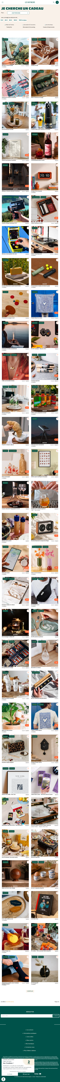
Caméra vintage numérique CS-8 (9, 223)
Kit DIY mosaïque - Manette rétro (38, 348)
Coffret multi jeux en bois (36, 223)
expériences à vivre (39, 1057)
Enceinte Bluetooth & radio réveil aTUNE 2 (11, 286)
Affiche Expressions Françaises (9, 160)
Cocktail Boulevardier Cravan (37, 160)
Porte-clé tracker (6, 572)
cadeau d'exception (7, 1057)
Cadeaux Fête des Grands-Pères (51, 1068)
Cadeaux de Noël (34, 1069)
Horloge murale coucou (36, 762)
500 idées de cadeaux (38, 1063)
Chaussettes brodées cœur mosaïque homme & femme (10, 984)
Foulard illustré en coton (36, 318)
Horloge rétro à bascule (36, 191)
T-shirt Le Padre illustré (36, 730)
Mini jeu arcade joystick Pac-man (9, 254)
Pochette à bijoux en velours (8, 604)
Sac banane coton (35, 604)
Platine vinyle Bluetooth (36, 254)
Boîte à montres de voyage (37, 97)
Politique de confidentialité (41, 1076)
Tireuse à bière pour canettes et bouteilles (40, 129)
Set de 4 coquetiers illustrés (37, 888)
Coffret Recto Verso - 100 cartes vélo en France (41, 794)
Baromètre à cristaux (36, 667)
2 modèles (33, 192)
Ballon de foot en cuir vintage (8, 888)
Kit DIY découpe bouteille (7, 129)
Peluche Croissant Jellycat (8, 444)
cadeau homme (37, 1056)
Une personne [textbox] (16, 13)
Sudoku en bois (34, 65)
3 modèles (33, 255)
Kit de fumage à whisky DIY (8, 636)
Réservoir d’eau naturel (7, 730)
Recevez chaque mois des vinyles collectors (41, 825)
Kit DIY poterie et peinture (37, 636)
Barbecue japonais (35, 857)
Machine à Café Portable (7, 65)
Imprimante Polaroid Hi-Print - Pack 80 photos (12, 825)
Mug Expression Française (8, 698)
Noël (46, 1064)
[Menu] (2, 2)
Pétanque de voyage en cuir (8, 318)
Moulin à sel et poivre (6, 540)
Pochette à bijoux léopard (8, 762)
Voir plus (30, 991)
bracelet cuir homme (50, 1062)
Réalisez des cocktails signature (38, 508)
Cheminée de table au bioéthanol (9, 348)
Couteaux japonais (35, 380)
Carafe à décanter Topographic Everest (11, 508)
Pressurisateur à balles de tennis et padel (40, 286)
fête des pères (50, 1064)
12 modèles (4, 920)
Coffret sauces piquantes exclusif (38, 412)
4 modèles (4, 287)
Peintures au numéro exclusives (9, 97)
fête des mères (56, 1064)
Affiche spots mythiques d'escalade (39, 476)
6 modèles (4, 414)
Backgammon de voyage (7, 667)
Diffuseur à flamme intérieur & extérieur (11, 191)
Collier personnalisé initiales (8, 380)
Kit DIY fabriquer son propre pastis (10, 857)
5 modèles (4, 731)
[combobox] (17, 12)
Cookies (33, 1076)
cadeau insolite (54, 1056)
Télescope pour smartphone (37, 444)
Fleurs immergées (6, 476)
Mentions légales (28, 1076)
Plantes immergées (6, 412)
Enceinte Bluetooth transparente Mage (40, 540)
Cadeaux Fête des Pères (39, 1068)
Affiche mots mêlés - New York (9, 794)
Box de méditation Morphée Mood (39, 698)
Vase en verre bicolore (36, 572)
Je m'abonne (56, 1015)
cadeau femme (47, 1056)
